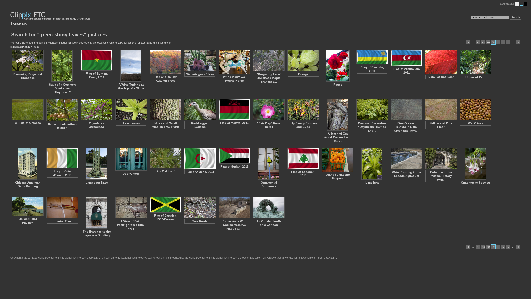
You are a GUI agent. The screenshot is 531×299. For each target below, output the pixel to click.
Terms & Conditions (304, 257)
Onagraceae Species (475, 182)
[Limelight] (371, 164)
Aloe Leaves (131, 123)
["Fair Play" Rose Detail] (268, 109)
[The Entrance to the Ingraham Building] (96, 213)
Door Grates (131, 173)
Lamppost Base (97, 182)
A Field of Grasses (28, 122)
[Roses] (337, 66)
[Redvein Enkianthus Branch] (62, 110)
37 (478, 42)
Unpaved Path (475, 77)
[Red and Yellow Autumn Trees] (165, 62)
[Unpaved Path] (475, 62)
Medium (521, 4)
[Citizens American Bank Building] (27, 164)
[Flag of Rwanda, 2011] (371, 57)
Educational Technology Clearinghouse (139, 257)
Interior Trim (62, 221)
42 (503, 42)
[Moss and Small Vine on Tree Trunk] (165, 109)
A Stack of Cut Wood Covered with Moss (338, 137)
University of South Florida (277, 257)
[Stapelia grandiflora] (199, 60)
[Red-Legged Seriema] (199, 109)
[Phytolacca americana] (96, 109)
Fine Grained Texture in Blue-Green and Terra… (406, 126)
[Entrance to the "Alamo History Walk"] (440, 158)
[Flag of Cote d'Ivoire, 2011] (62, 158)
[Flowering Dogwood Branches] (27, 60)
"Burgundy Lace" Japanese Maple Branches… (269, 77)
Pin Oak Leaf (166, 171)
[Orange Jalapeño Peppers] (337, 160)
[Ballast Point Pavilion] (27, 206)
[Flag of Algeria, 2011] (199, 158)
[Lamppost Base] (96, 164)
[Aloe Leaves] (130, 109)
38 (483, 42)
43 (508, 42)
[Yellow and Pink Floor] (440, 109)
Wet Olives (475, 123)
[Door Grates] (130, 159)
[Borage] (303, 60)
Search (515, 17)
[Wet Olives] (475, 109)
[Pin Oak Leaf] (165, 158)
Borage (303, 74)
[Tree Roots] (199, 207)
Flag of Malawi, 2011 (234, 122)
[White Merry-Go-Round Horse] (234, 62)
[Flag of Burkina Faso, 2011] (96, 60)
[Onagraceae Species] (475, 164)
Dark (525, 4)
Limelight (372, 182)
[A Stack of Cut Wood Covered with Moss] (337, 115)
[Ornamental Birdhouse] (268, 164)
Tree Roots (200, 221)
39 (488, 42)
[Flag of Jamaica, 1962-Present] (165, 205)
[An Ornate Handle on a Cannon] (268, 207)
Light (517, 4)
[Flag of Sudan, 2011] (234, 156)
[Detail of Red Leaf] (440, 62)
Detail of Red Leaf (441, 76)
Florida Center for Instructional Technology (61, 257)
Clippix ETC (20, 23)
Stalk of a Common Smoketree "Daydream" (62, 88)
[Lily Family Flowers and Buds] (303, 109)
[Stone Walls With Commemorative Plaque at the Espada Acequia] (234, 207)
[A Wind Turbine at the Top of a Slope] (130, 66)
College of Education (249, 257)
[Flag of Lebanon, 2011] (303, 158)
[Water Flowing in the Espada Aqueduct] (406, 158)
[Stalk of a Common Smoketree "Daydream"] (62, 66)
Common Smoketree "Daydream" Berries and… (372, 126)
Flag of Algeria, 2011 (200, 171)
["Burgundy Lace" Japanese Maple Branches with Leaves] (268, 60)
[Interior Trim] (62, 207)
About (327, 257)
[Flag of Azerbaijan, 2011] (406, 58)
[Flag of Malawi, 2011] (234, 109)
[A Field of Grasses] (27, 109)
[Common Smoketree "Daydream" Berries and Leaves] (371, 109)
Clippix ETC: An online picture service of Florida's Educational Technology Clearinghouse (50, 16)
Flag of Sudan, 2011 (234, 166)
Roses (337, 84)
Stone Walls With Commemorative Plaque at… (234, 224)
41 (498, 42)
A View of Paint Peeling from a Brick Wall (131, 224)
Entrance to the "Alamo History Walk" (441, 175)
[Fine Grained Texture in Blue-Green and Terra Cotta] (406, 109)
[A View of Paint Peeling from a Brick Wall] (130, 207)
